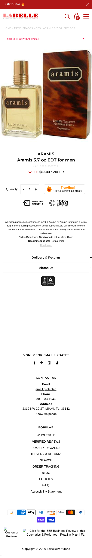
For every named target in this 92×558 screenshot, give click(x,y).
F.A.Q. (46, 485)
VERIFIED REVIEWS (46, 441)
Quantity (12, 189)
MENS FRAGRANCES (27, 28)
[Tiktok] (57, 363)
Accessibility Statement (46, 491)
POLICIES (46, 479)
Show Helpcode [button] (46, 413)
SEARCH (46, 460)
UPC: (36, 166)
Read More (46, 245)
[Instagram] (49, 363)
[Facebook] (34, 363)
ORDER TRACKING (46, 466)
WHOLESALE (46, 435)
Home (8, 28)
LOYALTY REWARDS (46, 448)
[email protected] (46, 389)
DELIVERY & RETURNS (46, 454)
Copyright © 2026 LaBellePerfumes (46, 548)
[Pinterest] (41, 363)
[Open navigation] (86, 16)
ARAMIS (46, 154)
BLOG (46, 472)
